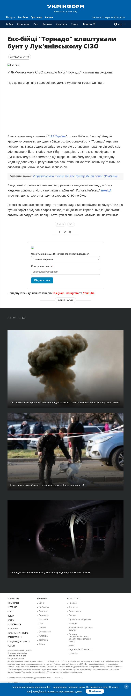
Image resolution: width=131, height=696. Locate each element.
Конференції (14, 637)
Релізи (11, 646)
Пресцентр (36, 17)
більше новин (65, 300)
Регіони (47, 24)
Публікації (13, 603)
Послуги (10, 17)
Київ (71, 224)
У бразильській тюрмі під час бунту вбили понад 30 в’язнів (75, 176)
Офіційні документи (19, 641)
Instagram (72, 293)
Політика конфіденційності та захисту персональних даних (80, 638)
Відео (11, 616)
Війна (9, 24)
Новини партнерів (18, 633)
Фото (10, 611)
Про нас (73, 603)
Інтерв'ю (12, 607)
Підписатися (42, 280)
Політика (43, 611)
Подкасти (13, 599)
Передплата (75, 611)
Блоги (11, 620)
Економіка (23, 24)
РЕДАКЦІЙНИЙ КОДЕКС (80, 649)
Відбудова (44, 607)
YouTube (88, 293)
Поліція (60, 224)
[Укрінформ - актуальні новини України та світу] (65, 6)
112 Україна (57, 136)
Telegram (58, 293)
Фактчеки (43, 619)
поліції (106, 190)
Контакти (73, 607)
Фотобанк (23, 17)
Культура (61, 24)
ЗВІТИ (72, 645)
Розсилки (73, 653)
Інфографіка (14, 624)
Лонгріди (13, 628)
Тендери (73, 623)
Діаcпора (43, 640)
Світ (35, 24)
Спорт (74, 24)
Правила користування (80, 619)
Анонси (49, 17)
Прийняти (95, 691)
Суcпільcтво (45, 632)
